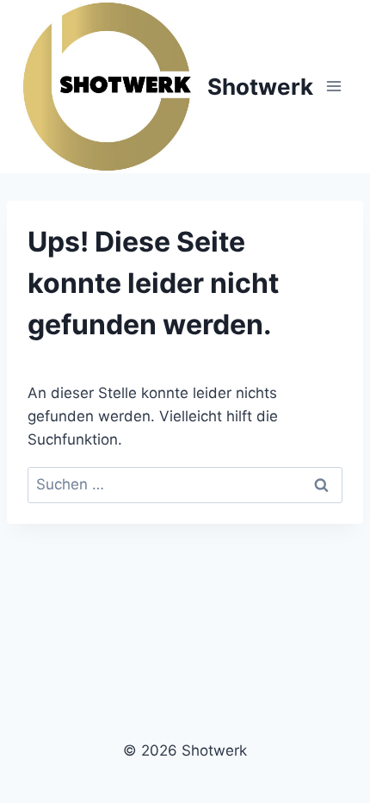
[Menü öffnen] (333, 86)
